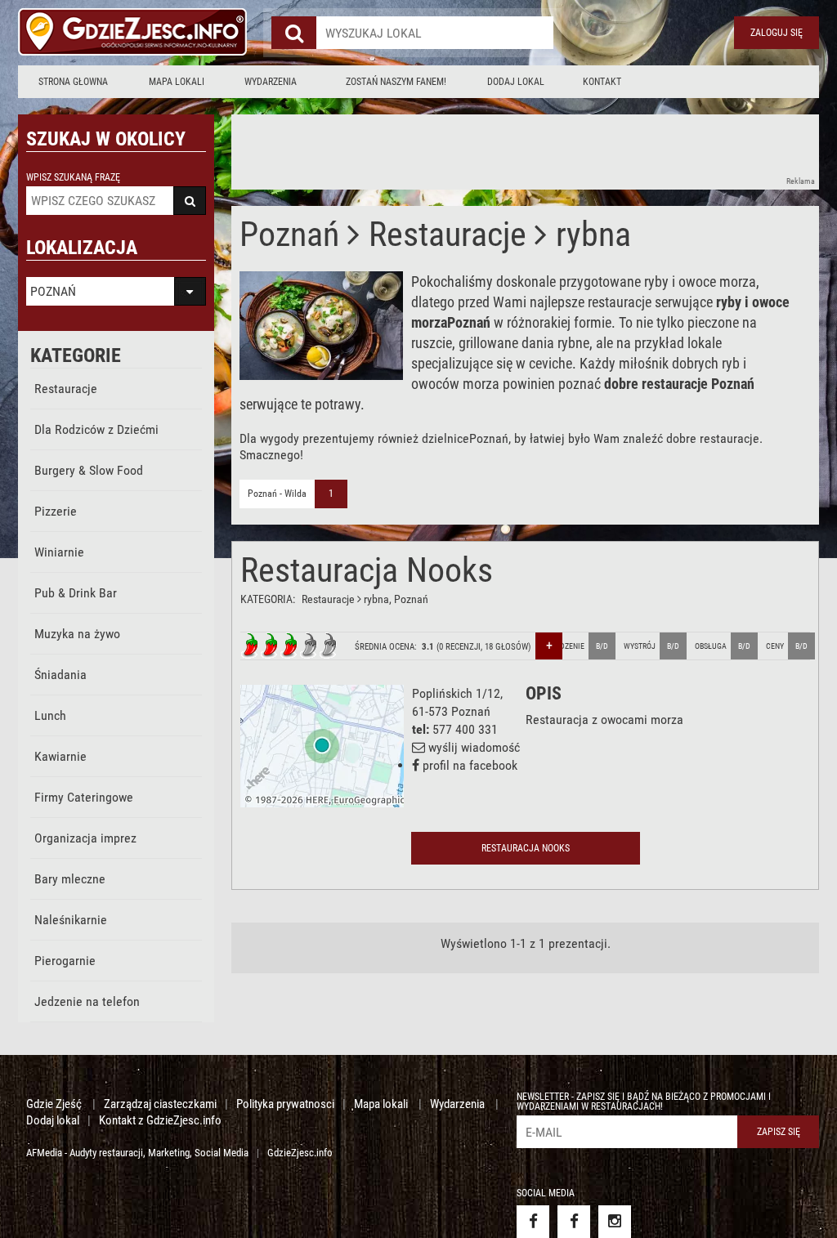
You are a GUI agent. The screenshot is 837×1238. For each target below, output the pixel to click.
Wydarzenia (270, 81)
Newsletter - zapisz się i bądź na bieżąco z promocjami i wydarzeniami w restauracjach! (644, 1101)
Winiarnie (59, 552)
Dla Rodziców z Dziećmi (96, 429)
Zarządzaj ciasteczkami (160, 1104)
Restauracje (65, 388)
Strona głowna (73, 81)
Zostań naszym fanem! (396, 81)
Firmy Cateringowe (83, 797)
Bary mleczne (69, 879)
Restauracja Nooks (366, 570)
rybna (376, 599)
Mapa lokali (176, 81)
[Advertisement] (528, 151)
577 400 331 (465, 729)
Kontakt (602, 81)
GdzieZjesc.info (300, 1152)
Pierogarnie (65, 960)
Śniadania (60, 674)
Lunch (50, 715)
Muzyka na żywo (77, 633)
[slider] (289, 645)
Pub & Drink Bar (75, 593)
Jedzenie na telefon (87, 1001)
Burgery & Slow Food (88, 470)
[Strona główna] (132, 32)
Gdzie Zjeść (55, 1104)
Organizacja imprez (85, 838)
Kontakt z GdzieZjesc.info (160, 1120)
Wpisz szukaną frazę (73, 177)
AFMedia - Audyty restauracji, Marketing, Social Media (137, 1152)
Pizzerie (55, 511)
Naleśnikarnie (70, 919)
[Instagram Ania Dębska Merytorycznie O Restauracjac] (614, 1221)
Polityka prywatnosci (285, 1104)
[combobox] (434, 32)
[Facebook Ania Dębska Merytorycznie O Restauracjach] (573, 1221)
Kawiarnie (60, 756)
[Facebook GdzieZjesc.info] (533, 1221)
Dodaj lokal (515, 81)
